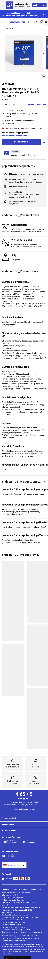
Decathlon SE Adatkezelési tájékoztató (15, 915)
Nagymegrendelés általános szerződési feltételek (18, 910)
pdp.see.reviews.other (37, 104)
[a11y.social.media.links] (4, 856)
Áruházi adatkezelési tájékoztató (13, 900)
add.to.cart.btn (21, 142)
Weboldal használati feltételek (12, 920)
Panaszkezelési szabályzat (11, 912)
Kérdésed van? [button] (9, 824)
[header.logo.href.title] (17, 22)
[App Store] (12, 842)
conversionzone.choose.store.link (16, 136)
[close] (3, 5)
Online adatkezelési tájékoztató (12, 898)
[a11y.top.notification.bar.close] (43, 14)
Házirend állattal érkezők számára (13, 922)
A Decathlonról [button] (9, 831)
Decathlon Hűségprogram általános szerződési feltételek (21, 907)
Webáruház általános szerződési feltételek (16, 893)
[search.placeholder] (29, 22)
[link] (24, 809)
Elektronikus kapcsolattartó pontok (13, 927)
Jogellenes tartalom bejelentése (12, 925)
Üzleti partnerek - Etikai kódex (28, 917)
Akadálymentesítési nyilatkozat (31, 932)
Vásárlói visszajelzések (10, 895)
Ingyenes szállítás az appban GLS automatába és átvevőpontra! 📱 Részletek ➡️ (20, 15)
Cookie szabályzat (8, 917)
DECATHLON (8, 84)
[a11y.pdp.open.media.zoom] (24, 53)
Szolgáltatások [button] (9, 818)
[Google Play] (30, 842)
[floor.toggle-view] (45, 215)
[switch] (44, 141)
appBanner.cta (39, 5)
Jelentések (29, 930)
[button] (43, 54)
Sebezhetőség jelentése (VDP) (12, 930)
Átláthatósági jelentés (9, 932)
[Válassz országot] (14, 865)
